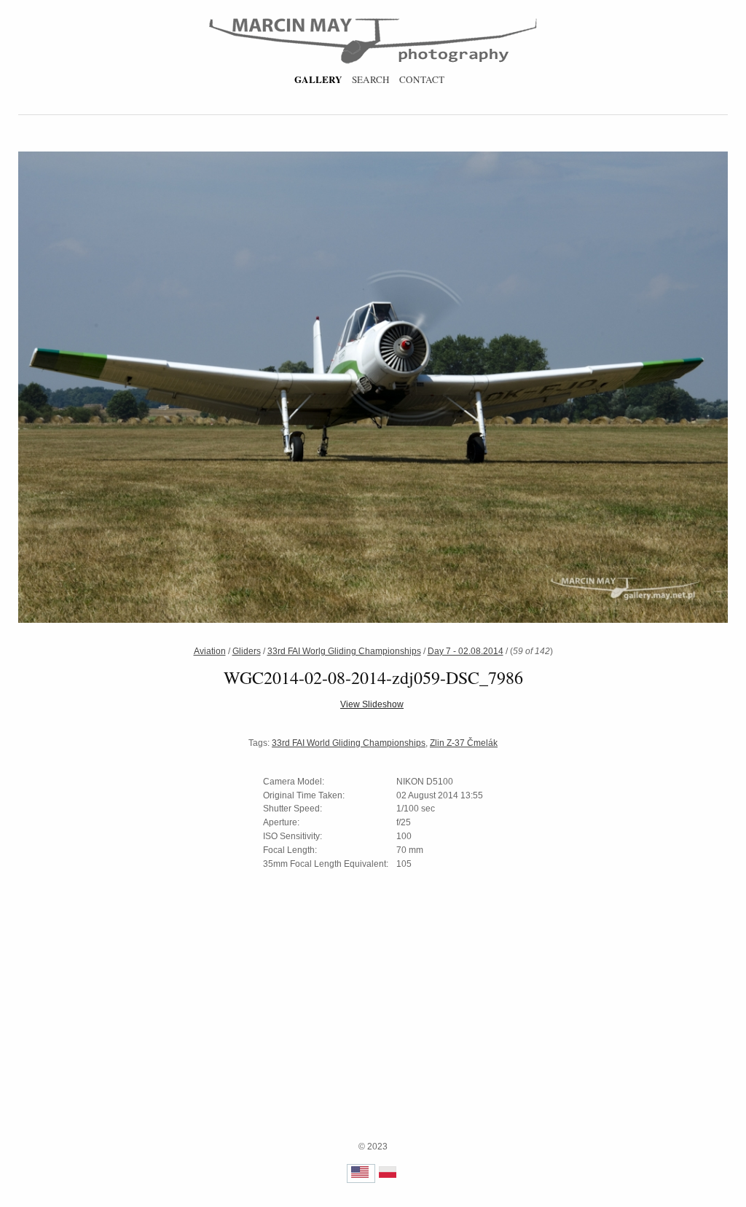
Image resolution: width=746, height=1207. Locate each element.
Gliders (246, 651)
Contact (421, 79)
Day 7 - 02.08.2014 (465, 651)
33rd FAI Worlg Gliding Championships (344, 651)
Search (371, 79)
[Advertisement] (373, 1038)
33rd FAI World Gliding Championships (348, 743)
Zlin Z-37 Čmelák (464, 743)
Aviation (210, 651)
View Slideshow (372, 704)
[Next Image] (543, 389)
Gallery (318, 79)
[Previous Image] (202, 389)
